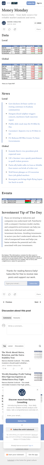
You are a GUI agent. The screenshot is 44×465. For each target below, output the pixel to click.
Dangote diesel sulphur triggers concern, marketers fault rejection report (23, 116)
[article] (22, 360)
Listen (39, 23)
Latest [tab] (10, 346)
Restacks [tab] (16, 318)
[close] (37, 390)
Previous (9, 302)
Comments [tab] (7, 318)
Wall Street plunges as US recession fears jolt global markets (24, 174)
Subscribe (31, 3)
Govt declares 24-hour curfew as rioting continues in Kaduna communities (22, 106)
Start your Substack (16, 455)
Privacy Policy (25, 439)
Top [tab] (4, 346)
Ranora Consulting (14, 22)
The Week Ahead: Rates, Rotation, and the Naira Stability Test (13, 355)
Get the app (33, 455)
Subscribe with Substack (23, 429)
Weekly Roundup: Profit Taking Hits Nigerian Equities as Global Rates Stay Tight (16, 377)
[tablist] (11, 318)
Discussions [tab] (19, 346)
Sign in (39, 3)
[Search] (40, 346)
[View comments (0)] (9, 29)
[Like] (4, 29)
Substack (10, 460)
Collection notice (22, 449)
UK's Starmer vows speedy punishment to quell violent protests (25, 160)
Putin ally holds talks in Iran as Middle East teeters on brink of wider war (25, 167)
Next (36, 302)
